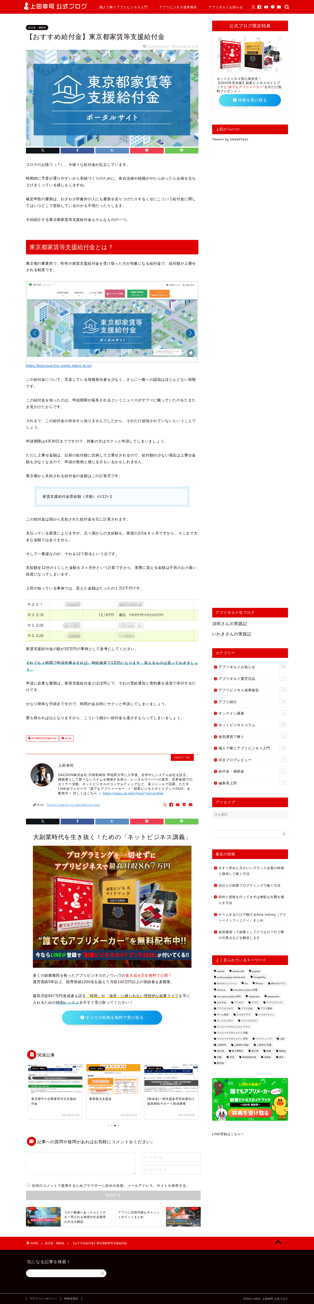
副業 (268, 1051)
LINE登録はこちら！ (228, 1134)
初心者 (254, 1051)
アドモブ (238, 1002)
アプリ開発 (266, 1008)
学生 (232, 1057)
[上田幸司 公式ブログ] (55, 8)
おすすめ (221, 1002)
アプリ (254, 1002)
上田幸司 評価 (264, 1045)
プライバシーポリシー (43, 1298)
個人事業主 (237, 1051)
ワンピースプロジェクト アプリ (233, 1027)
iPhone (259, 983)
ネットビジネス (225, 1021)
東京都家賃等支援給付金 (43, 738)
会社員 (220, 1051)
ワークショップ (264, 1039)
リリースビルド (249, 1021)
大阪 (219, 1057)
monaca (221, 990)
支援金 (267, 1057)
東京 (281, 1057)
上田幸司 (221, 1045)
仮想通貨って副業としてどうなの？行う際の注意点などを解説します (251, 935)
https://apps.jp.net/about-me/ (73, 804)
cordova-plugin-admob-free (231, 977)
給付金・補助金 (37, 27)
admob (220, 971)
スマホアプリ (243, 1014)
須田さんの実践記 (229, 623)
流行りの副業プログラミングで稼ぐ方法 (250, 885)
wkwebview (273, 996)
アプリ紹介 (252, 702)
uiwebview (254, 996)
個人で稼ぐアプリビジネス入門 (123, 7)
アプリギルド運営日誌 (251, 679)
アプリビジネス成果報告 (178, 7)
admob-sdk (238, 971)
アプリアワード (274, 1002)
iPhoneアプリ (278, 983)
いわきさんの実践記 (231, 634)
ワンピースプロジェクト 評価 (232, 1033)
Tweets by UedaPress (230, 139)
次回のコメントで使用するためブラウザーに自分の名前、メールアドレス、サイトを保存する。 (111, 1185)
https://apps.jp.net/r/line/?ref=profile (133, 793)
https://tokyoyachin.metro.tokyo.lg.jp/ (58, 366)
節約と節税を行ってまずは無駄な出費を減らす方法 (251, 900)
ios (246, 983)
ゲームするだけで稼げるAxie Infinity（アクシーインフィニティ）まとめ (252, 917)
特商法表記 (71, 1298)
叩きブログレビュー (251, 760)
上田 (282, 1039)
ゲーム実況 (222, 1014)
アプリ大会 (247, 1008)
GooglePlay (260, 977)
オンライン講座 (251, 713)
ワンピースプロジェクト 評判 (232, 1039)
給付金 (67, 738)
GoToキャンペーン (227, 983)
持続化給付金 (249, 1057)
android (256, 971)
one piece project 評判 (229, 996)
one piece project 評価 (245, 990)
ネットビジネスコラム (252, 725)
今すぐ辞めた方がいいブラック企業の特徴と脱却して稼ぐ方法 (251, 871)
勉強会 (282, 1051)
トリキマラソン (266, 1014)
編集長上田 (251, 783)
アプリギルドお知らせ (225, 7)
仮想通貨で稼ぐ (251, 737)
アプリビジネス (225, 1008)
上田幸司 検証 (241, 1045)
